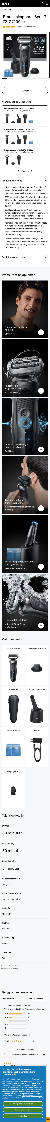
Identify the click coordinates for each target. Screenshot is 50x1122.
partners (14, 1079)
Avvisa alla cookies (23, 1110)
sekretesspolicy (11, 1092)
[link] (7, 997)
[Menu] (47, 4)
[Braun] (5, 3)
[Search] (43, 3)
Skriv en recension (31, 27)
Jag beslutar (23, 1116)
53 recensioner (24, 997)
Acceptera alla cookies (23, 1104)
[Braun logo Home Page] (5, 3)
